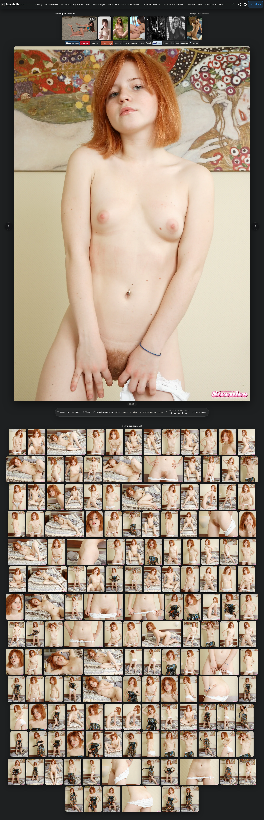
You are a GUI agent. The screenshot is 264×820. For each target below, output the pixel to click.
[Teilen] (239, 4)
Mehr (221, 4)
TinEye (146, 412)
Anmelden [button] (255, 4)
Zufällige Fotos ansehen (199, 13)
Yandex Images (156, 412)
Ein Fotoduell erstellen (127, 412)
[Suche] (234, 4)
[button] (245, 4)
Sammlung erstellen (104, 412)
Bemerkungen (201, 412)
